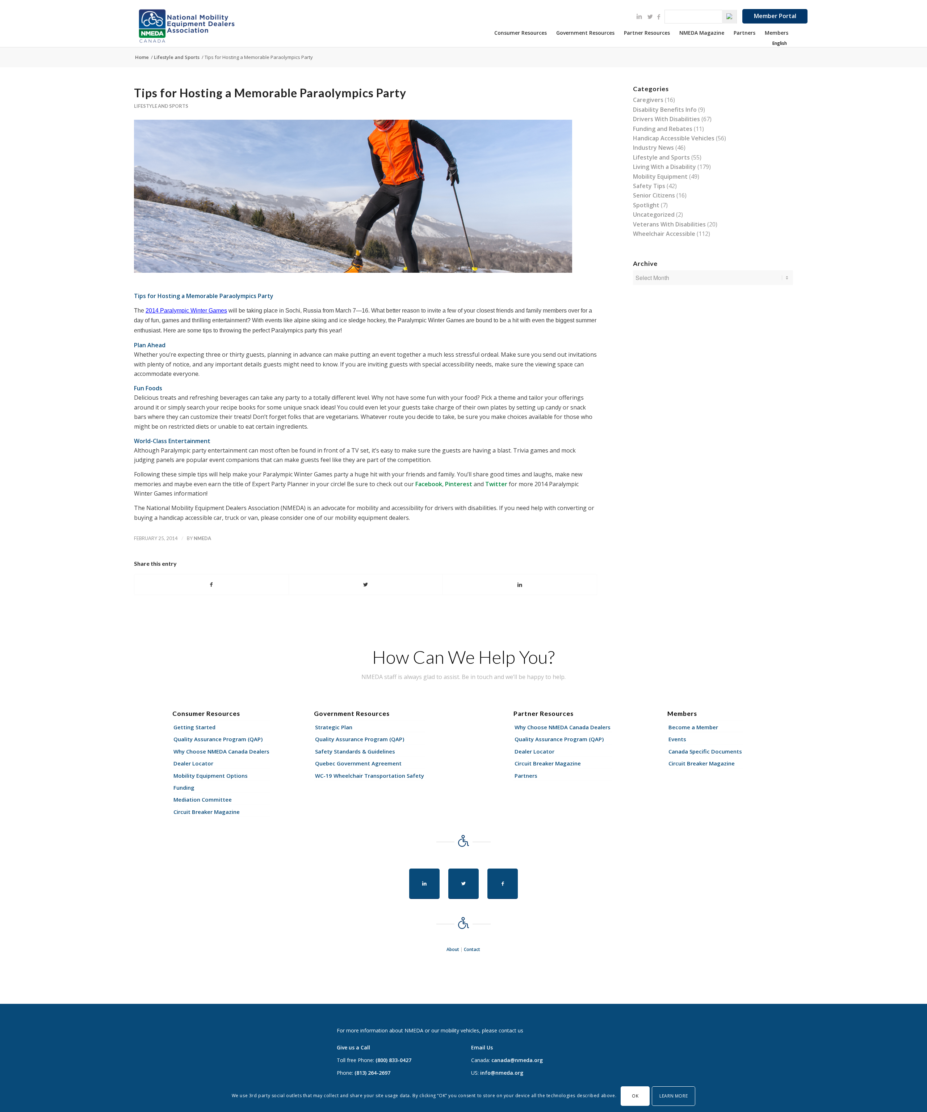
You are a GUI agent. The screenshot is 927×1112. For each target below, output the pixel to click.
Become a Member (693, 727)
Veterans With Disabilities (669, 224)
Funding (183, 787)
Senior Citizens (654, 195)
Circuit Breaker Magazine (206, 811)
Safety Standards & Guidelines (355, 751)
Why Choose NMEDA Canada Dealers (221, 751)
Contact (472, 949)
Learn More (673, 1095)
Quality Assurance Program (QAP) (218, 739)
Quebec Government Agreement (358, 763)
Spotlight (646, 205)
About (452, 949)
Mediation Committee (202, 799)
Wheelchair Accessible (664, 234)
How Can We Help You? (463, 657)
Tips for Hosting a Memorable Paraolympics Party (270, 93)
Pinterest (458, 484)
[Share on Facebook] (211, 584)
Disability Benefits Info (665, 110)
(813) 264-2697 (372, 1072)
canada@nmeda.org (517, 1060)
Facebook (428, 484)
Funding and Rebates (662, 129)
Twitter (496, 484)
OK (635, 1095)
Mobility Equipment (660, 177)
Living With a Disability (664, 167)
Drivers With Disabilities (666, 119)
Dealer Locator (193, 763)
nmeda (202, 538)
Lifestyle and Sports (161, 106)
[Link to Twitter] (650, 16)
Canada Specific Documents (705, 751)
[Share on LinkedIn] (520, 584)
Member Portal (775, 16)
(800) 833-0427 (393, 1060)
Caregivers (648, 100)
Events (677, 739)
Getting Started (194, 727)
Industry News (653, 148)
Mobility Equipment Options (210, 775)
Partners (526, 775)
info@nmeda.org (501, 1072)
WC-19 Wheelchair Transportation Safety (369, 775)
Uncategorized (654, 214)
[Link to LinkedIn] (639, 16)
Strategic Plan (333, 727)
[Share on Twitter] (366, 584)
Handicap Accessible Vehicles (673, 138)
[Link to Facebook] (658, 16)
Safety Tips (649, 186)
